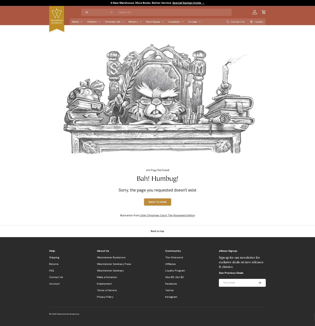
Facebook (171, 283)
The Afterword (174, 257)
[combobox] (156, 12)
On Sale (192, 21)
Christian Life (112, 21)
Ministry (133, 21)
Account (54, 283)
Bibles (75, 21)
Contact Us (56, 277)
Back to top (157, 231)
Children (92, 21)
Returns (54, 264)
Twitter (169, 290)
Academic (174, 21)
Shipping (54, 257)
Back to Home (158, 202)
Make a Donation (107, 277)
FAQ (51, 270)
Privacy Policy (105, 297)
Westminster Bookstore (111, 257)
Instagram (171, 297)
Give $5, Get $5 (174, 277)
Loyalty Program (175, 270)
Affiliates (170, 264)
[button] (263, 12)
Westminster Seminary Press (114, 264)
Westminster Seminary (110, 270)
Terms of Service (107, 290)
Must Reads (153, 21)
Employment (104, 283)
